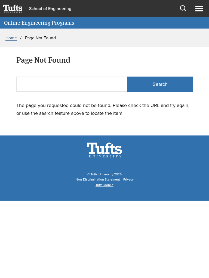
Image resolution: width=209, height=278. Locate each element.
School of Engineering (50, 9)
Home (11, 38)
